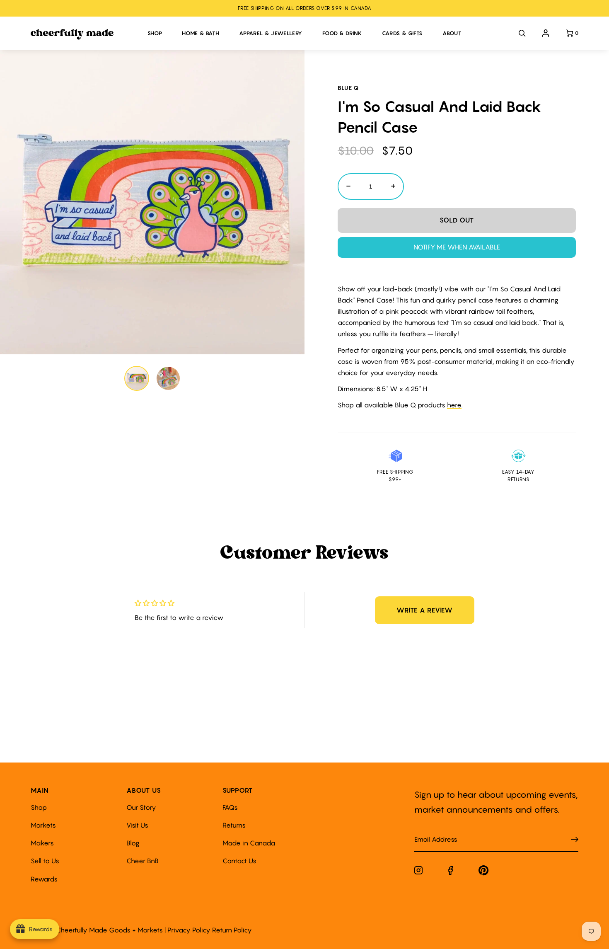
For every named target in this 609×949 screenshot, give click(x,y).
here (454, 405)
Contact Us (239, 861)
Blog (133, 843)
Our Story (141, 807)
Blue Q (348, 87)
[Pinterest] (484, 872)
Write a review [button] (424, 610)
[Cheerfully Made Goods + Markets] (85, 34)
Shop (39, 807)
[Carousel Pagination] (152, 378)
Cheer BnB (142, 861)
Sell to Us (45, 861)
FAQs (230, 807)
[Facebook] (450, 872)
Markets (43, 825)
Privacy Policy (188, 930)
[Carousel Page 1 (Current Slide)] (136, 378)
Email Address (430, 831)
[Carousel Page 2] (168, 378)
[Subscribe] (574, 839)
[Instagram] (418, 872)
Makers (42, 843)
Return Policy (232, 930)
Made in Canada (248, 843)
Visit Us (137, 825)
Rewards (44, 879)
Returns (234, 825)
